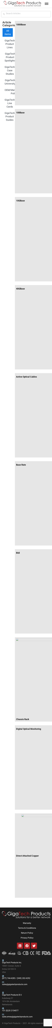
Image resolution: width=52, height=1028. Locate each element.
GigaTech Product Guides (10, 116)
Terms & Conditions (27, 928)
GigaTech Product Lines (10, 44)
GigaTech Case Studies (10, 70)
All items (8, 32)
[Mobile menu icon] (46, 4)
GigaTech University (10, 82)
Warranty (27, 923)
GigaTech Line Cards (10, 103)
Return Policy (27, 933)
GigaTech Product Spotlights (10, 57)
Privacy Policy (27, 938)
